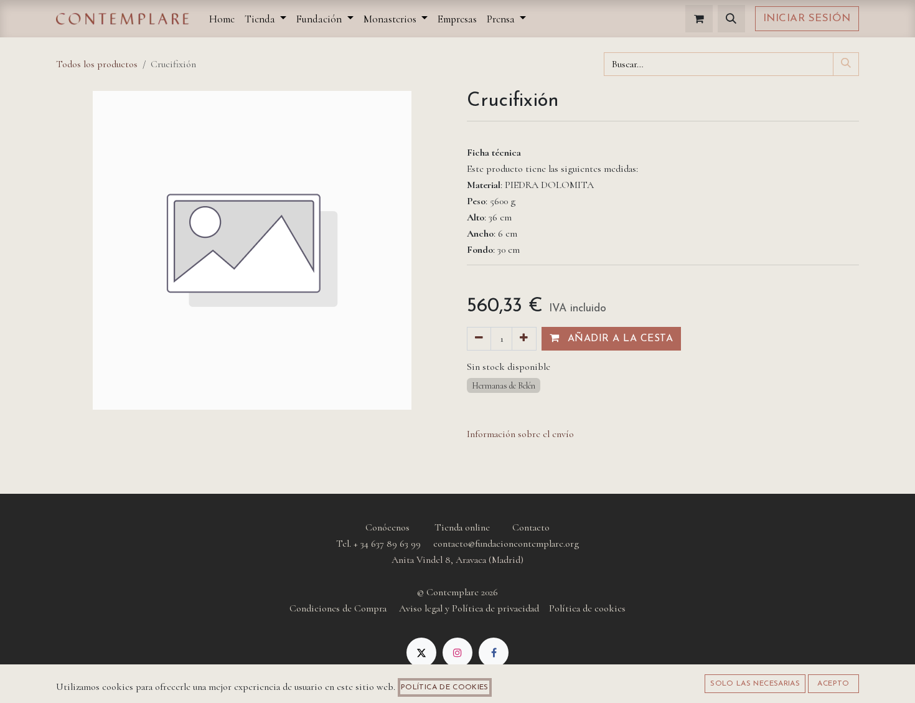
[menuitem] (222, 19)
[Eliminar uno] (479, 339)
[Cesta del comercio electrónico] (699, 18)
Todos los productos (97, 64)
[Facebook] (494, 653)
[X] (421, 653)
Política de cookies (445, 687)
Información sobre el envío (520, 434)
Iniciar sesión (807, 18)
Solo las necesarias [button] (755, 683)
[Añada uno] (524, 339)
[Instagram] (457, 653)
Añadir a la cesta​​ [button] (618, 339)
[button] (731, 18)
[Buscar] (846, 64)
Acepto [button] (833, 683)
